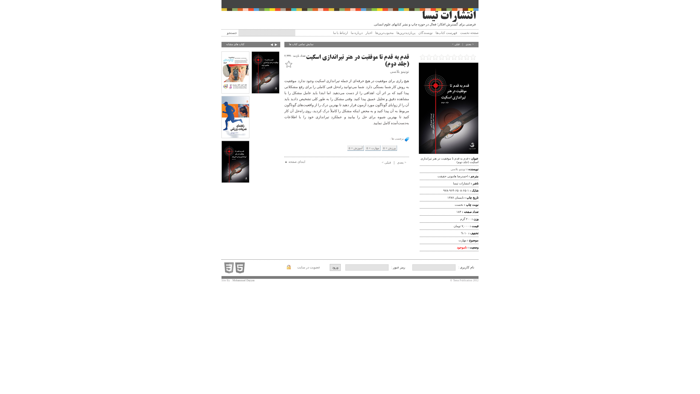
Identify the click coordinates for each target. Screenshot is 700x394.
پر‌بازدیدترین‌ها (405, 33)
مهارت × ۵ (372, 148)
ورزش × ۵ (389, 148)
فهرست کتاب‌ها (446, 33)
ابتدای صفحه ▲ (294, 162)
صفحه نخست (469, 33)
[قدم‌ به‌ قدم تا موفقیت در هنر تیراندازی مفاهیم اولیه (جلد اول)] (265, 73)
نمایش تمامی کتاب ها (301, 44)
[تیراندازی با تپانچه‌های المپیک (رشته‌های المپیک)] (235, 73)
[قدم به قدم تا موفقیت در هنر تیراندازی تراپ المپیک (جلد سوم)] (235, 162)
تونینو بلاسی (458, 169)
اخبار (369, 33)
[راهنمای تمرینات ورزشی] (235, 117)
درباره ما (357, 33)
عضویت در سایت (308, 267)
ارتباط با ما (340, 33)
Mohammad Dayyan (243, 280)
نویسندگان (425, 33)
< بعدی (470, 44)
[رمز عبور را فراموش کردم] (289, 268)
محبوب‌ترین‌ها (384, 33)
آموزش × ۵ (356, 148)
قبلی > (456, 44)
